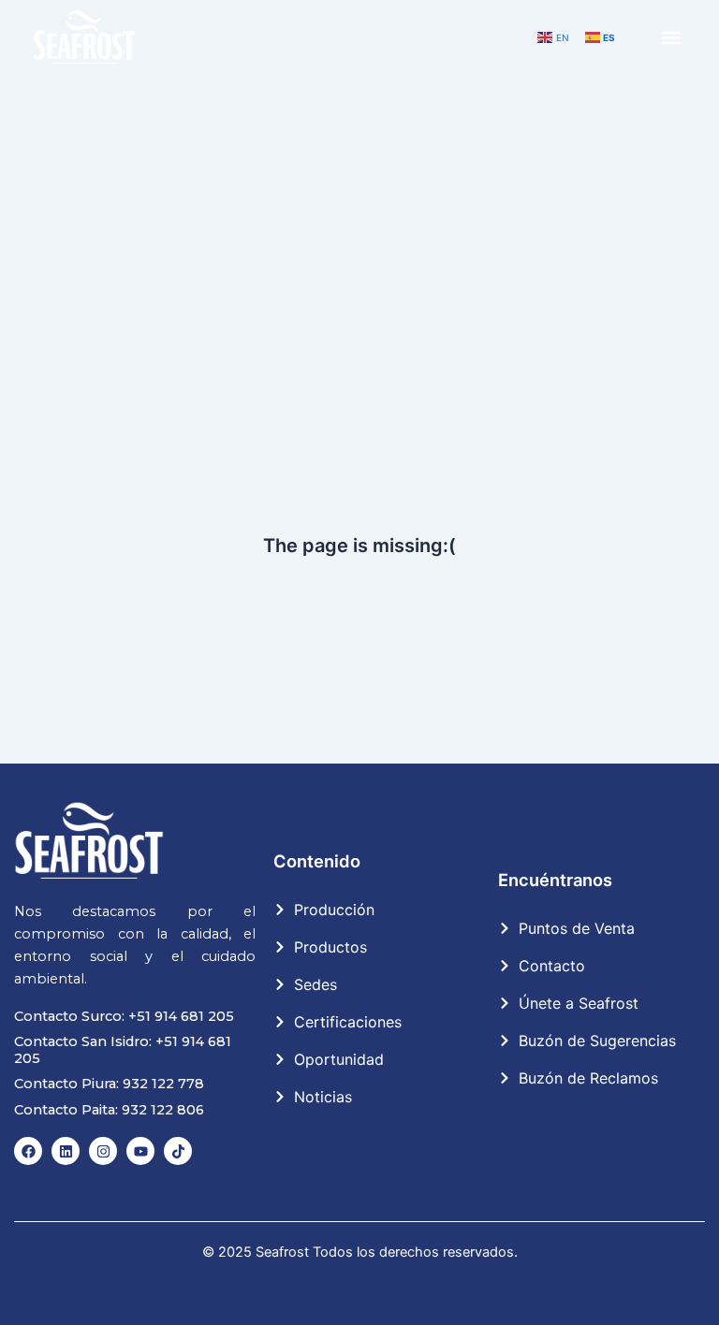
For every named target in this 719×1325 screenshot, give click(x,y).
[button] (671, 37)
